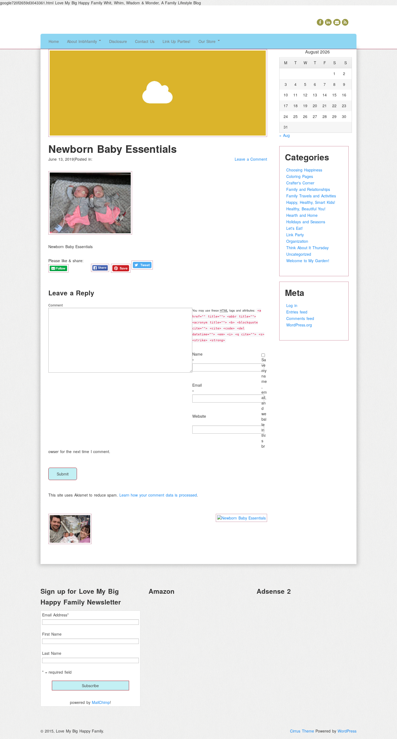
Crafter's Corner (300, 182)
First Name (52, 634)
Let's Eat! (294, 228)
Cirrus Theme (302, 731)
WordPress (347, 731)
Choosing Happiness (304, 170)
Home (54, 41)
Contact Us (144, 41)
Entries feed (296, 312)
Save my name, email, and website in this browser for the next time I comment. (157, 405)
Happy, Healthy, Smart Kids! (310, 202)
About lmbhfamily (82, 41)
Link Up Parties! (176, 41)
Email (197, 385)
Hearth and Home (302, 215)
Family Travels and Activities (311, 195)
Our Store (207, 41)
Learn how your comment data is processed (158, 495)
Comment (55, 305)
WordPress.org (299, 325)
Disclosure (118, 41)
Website (199, 416)
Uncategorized (298, 254)
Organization (297, 241)
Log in (291, 305)
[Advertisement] (306, 637)
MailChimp (101, 702)
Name (197, 354)
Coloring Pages (299, 176)
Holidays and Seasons (305, 221)
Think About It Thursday (307, 247)
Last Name (51, 653)
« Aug (284, 135)
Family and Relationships (308, 189)
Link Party (295, 234)
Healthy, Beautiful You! (305, 208)
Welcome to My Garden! (307, 260)
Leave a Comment (251, 159)
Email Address (55, 614)
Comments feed (300, 318)
